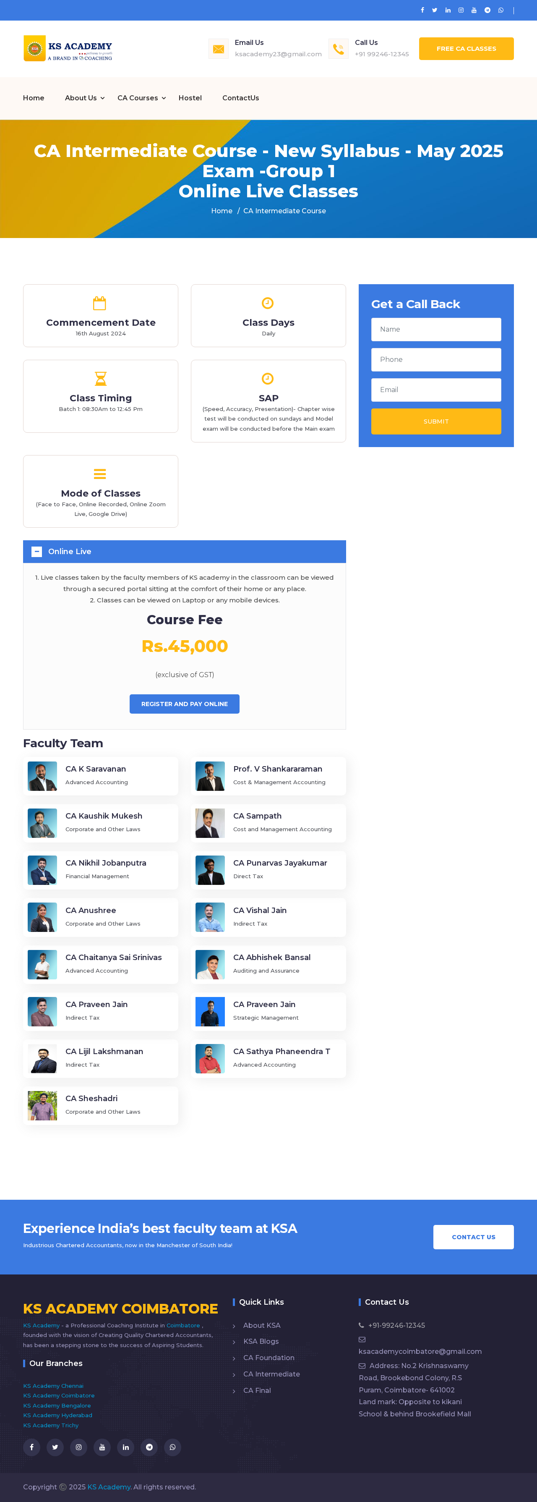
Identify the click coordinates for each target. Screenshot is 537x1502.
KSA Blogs (261, 1341)
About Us (81, 98)
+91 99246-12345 (382, 54)
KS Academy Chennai (53, 1385)
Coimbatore (184, 1325)
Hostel (190, 98)
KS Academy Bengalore (57, 1405)
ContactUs (240, 98)
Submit (436, 421)
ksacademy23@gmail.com (278, 54)
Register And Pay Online (184, 704)
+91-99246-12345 (396, 1325)
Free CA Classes (466, 48)
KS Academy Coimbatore (59, 1395)
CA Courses (137, 98)
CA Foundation (269, 1358)
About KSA (262, 1325)
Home (33, 98)
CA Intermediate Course (284, 211)
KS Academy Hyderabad (57, 1415)
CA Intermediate (271, 1374)
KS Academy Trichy (50, 1425)
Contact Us (473, 1237)
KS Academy (42, 1325)
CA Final (257, 1391)
